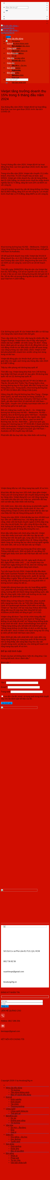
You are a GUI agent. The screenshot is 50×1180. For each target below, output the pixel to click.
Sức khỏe (11, 68)
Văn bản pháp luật (19, 82)
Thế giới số (16, 1113)
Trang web (5, 692)
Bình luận (5, 662)
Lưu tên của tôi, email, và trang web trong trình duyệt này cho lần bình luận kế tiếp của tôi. (25, 697)
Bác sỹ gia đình (17, 1151)
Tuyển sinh (15, 1141)
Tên (3, 683)
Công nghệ (12, 48)
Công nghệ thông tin (19, 51)
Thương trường (17, 1106)
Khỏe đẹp (15, 1148)
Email (4, 687)
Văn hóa (10, 58)
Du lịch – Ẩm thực (18, 60)
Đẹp (12, 1130)
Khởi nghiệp (16, 46)
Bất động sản (12, 53)
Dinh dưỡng (16, 70)
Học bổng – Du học (19, 65)
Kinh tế (10, 43)
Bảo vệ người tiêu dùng (21, 1095)
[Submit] (7, 10)
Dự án (14, 56)
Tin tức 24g (15, 1160)
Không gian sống (18, 58)
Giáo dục (11, 63)
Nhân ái (15, 75)
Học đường (16, 1139)
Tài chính (15, 1104)
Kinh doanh (16, 1102)
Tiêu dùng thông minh (20, 43)
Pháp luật (15, 78)
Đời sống (11, 73)
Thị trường (16, 41)
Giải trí (13, 1132)
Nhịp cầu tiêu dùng (15, 39)
